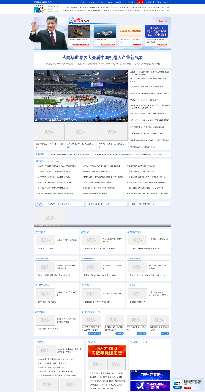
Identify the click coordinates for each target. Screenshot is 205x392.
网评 (90, 7)
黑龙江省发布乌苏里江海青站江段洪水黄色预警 (148, 113)
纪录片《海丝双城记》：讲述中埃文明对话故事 (94, 154)
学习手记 (137, 44)
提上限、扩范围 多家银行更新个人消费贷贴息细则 (57, 166)
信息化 (82, 10)
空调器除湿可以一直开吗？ (47, 328)
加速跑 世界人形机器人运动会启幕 (118, 64)
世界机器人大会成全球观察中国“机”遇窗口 (60, 64)
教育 (114, 7)
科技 (117, 7)
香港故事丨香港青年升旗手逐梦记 (96, 171)
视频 (150, 7)
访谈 (146, 7)
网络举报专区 (167, 2)
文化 (132, 7)
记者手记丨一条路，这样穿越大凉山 (51, 367)
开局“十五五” (94, 373)
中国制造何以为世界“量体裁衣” (57, 204)
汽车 (67, 10)
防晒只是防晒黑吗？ (137, 302)
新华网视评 (40, 232)
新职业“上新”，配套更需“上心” (143, 204)
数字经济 (88, 10)
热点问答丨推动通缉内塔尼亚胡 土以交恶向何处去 (57, 375)
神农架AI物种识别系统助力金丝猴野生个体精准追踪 (103, 177)
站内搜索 (158, 2)
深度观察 (40, 342)
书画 (136, 7)
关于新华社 (83, 2)
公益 (143, 10)
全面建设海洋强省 (101, 39)
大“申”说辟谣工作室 (94, 333)
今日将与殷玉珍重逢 (65, 193)
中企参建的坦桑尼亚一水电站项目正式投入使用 (133, 154)
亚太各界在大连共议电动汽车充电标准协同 (54, 188)
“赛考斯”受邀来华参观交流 (48, 193)
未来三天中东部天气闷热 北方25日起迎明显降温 (101, 166)
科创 (121, 7)
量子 (125, 7)
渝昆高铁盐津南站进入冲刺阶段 (47, 225)
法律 (161, 7)
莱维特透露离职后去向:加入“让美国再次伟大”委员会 (148, 193)
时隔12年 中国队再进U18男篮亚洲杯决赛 (99, 188)
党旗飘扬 (93, 377)
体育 (128, 7)
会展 (126, 10)
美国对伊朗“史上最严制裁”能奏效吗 (59, 371)
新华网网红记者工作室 (91, 312)
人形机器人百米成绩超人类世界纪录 (146, 64)
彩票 (129, 10)
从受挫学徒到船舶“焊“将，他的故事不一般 (99, 248)
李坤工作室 (119, 333)
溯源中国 (111, 10)
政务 (157, 7)
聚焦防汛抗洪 (120, 381)
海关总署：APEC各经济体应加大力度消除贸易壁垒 (149, 93)
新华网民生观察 (42, 285)
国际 (82, 7)
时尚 (136, 10)
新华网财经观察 (42, 258)
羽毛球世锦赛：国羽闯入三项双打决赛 (97, 182)
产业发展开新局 (96, 381)
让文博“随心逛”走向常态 (46, 302)
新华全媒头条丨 (63, 349)
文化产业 (166, 10)
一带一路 (148, 10)
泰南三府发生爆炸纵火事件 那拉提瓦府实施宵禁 (147, 177)
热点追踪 (85, 285)
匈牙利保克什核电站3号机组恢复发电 (168, 154)
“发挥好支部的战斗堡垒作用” (78, 39)
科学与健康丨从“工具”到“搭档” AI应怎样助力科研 (56, 359)
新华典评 (103, 385)
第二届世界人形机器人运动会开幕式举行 (56, 119)
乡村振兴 (101, 10)
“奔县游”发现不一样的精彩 (67, 240)
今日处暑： (134, 120)
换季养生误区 (163, 120)
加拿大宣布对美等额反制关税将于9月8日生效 (147, 133)
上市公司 (160, 10)
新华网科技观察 (88, 258)
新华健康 (131, 285)
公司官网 (50, 9)
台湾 (97, 7)
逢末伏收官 (153, 120)
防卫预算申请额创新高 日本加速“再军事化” (146, 248)
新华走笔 (112, 385)
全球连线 (109, 7)
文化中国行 (102, 377)
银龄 (105, 10)
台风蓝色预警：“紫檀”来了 (145, 105)
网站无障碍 (131, 2)
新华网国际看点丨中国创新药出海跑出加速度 (147, 127)
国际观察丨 (42, 371)
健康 (139, 7)
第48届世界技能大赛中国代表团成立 (144, 100)
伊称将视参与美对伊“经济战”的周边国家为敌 (152, 140)
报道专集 (163, 21)
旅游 (119, 10)
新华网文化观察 (134, 258)
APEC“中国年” (117, 373)
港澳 (93, 7)
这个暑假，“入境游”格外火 (113, 293)
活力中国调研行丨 (44, 177)
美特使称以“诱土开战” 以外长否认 (143, 147)
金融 (64, 10)
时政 (75, 7)
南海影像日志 (108, 381)
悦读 (139, 10)
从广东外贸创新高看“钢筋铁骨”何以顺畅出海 (54, 275)
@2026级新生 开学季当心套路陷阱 (97, 302)
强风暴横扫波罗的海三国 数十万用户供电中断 (146, 188)
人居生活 (76, 10)
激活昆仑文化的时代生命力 (99, 204)
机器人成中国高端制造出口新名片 (91, 64)
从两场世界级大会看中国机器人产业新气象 (102, 57)
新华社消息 (94, 385)
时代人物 (111, 377)
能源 (122, 10)
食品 (71, 10)
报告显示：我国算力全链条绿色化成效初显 (54, 171)
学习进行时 (66, 7)
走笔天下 (120, 385)
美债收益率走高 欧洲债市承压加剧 (142, 166)
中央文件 (166, 7)
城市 (115, 10)
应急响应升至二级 (144, 108)
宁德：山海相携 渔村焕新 (61, 177)
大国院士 (120, 377)
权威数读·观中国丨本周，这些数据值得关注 (146, 86)
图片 (154, 7)
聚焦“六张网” (106, 373)
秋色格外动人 (144, 120)
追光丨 (40, 363)
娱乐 (133, 10)
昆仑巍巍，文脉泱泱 (45, 248)
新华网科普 (40, 312)
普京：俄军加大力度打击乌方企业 (142, 171)
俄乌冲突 (101, 388)
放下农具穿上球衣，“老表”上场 (54, 363)
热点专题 (92, 342)
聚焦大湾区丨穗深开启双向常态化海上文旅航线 (56, 182)
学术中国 (94, 10)
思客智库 (103, 7)
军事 (143, 7)
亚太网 (154, 10)
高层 (72, 7)
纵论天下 (93, 388)
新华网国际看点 (134, 232)
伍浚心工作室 (141, 333)
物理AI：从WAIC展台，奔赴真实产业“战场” (100, 275)
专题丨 (132, 105)
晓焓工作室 (165, 333)
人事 (79, 7)
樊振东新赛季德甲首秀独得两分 (95, 193)
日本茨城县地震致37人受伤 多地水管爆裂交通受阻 (148, 182)
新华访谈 (85, 232)
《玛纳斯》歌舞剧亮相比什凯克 (61, 154)
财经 (86, 7)
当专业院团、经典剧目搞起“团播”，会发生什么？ (148, 275)
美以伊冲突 (111, 388)
